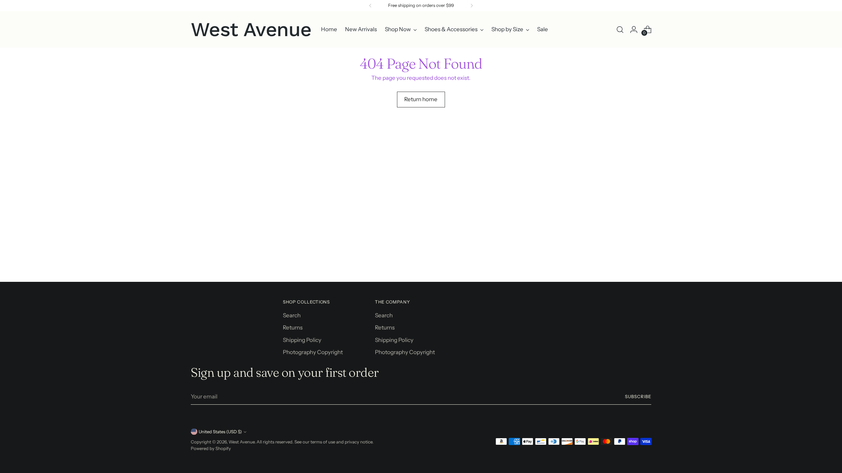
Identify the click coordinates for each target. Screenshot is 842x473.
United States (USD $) (220, 431)
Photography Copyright (313, 352)
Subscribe (638, 396)
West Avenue (242, 441)
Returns (293, 327)
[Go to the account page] (633, 29)
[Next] (471, 5)
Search (292, 315)
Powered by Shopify (211, 448)
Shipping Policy (302, 340)
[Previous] (370, 5)
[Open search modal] (620, 29)
